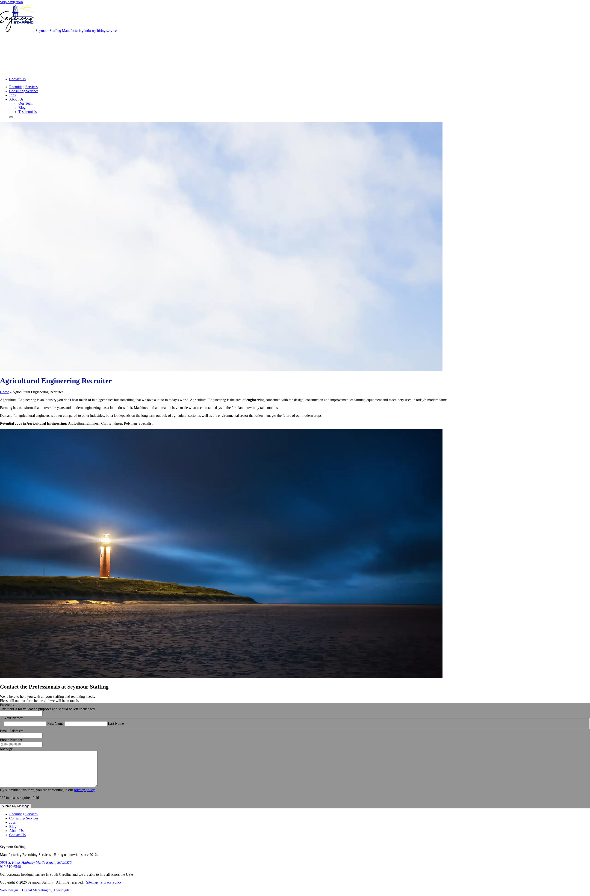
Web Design (9, 890)
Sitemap (92, 882)
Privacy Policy (111, 882)
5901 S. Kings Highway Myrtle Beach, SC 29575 (36, 862)
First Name (55, 723)
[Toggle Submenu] (11, 117)
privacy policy (84, 790)
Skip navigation (11, 2)
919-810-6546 (10, 867)
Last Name (116, 723)
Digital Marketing (35, 890)
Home (4, 392)
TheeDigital (62, 890)
